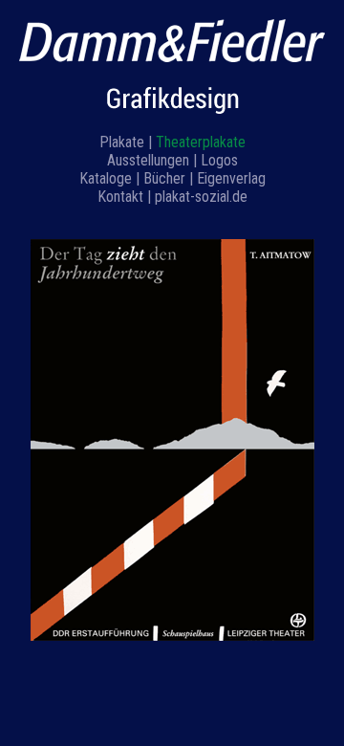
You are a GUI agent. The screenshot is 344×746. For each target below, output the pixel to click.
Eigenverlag (231, 178)
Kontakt (120, 196)
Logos (219, 160)
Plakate (121, 142)
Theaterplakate (201, 142)
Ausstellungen (148, 160)
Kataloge (105, 178)
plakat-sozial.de (201, 196)
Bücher (164, 178)
